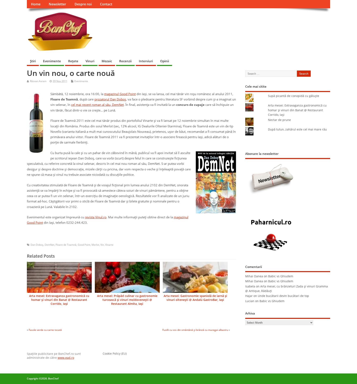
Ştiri (33, 61)
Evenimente (52, 61)
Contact (106, 4)
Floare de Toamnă (66, 244)
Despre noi (83, 4)
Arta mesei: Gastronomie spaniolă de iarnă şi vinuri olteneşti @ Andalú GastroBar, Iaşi (195, 298)
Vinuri (90, 61)
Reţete (73, 61)
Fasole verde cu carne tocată (45, 330)
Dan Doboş (37, 244)
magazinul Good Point (120, 94)
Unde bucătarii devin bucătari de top (283, 296)
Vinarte (109, 244)
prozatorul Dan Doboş (110, 99)
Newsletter (57, 4)
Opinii (164, 61)
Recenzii (125, 61)
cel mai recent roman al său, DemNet (97, 105)
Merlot (95, 244)
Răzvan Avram (38, 81)
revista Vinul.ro (95, 217)
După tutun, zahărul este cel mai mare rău (297, 129)
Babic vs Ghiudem (280, 276)
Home (35, 4)
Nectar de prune (279, 120)
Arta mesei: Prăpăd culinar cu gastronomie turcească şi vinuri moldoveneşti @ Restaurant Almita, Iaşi (127, 300)
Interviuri (146, 61)
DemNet (49, 244)
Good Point (84, 244)
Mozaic (107, 61)
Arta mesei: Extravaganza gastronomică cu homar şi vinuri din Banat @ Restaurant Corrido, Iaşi (59, 300)
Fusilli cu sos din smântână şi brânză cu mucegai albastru (195, 330)
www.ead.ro (66, 358)
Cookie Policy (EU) (115, 353)
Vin (102, 244)
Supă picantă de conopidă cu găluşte (293, 96)
